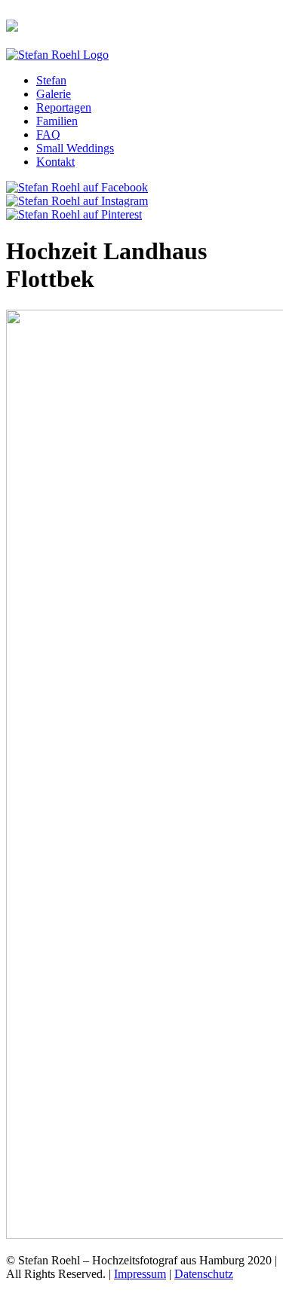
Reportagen (63, 107)
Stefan (51, 80)
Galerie (53, 93)
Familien (57, 121)
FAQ (48, 134)
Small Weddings (75, 148)
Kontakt (55, 161)
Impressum (140, 1273)
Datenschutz (203, 1273)
